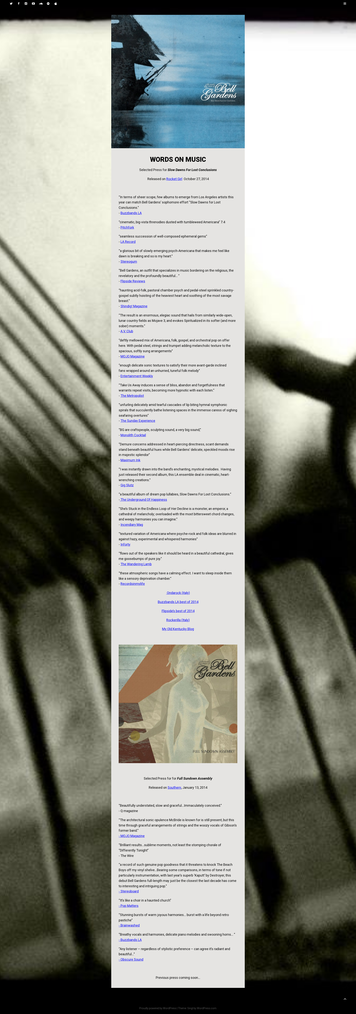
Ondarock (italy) (178, 593)
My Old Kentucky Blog (178, 629)
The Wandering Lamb (136, 564)
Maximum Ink (130, 460)
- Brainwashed (129, 925)
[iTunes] (55, 3)
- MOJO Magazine (132, 836)
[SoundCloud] (40, 3)
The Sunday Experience (138, 421)
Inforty (125, 544)
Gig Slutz (127, 485)
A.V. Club (127, 331)
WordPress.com (206, 1008)
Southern (174, 787)
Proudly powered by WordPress (157, 1008)
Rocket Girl (174, 179)
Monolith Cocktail (133, 435)
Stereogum (129, 261)
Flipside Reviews (133, 281)
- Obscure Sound (131, 959)
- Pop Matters (129, 906)
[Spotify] (48, 3)
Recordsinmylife (133, 584)
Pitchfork (127, 227)
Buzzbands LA (131, 213)
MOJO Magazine (133, 356)
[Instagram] (26, 3)
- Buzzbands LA (130, 940)
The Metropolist (132, 396)
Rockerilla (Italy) (178, 620)
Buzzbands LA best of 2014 (178, 602)
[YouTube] (33, 3)
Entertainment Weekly (137, 376)
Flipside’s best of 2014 (178, 611)
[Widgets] (345, 999)
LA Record (128, 242)
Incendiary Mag (132, 525)
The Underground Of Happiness (143, 500)
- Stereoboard (129, 891)
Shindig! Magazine (134, 306)
